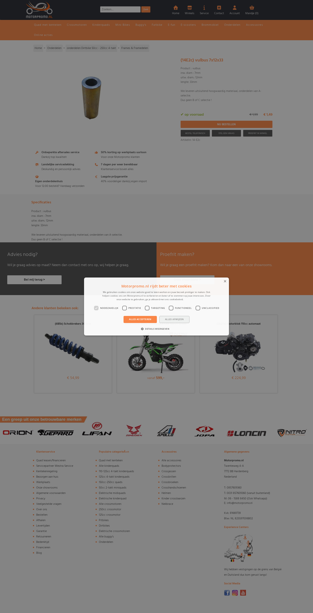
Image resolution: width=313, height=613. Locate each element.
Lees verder (190, 299)
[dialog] (156, 306)
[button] (156, 329)
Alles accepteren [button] (140, 319)
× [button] (225, 281)
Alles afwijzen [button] (174, 319)
